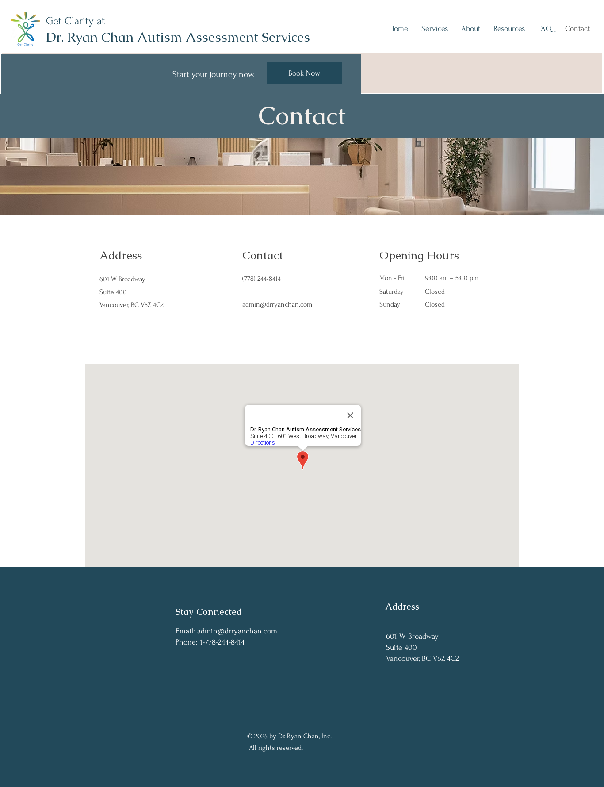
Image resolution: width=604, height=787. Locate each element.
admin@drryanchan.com (277, 304)
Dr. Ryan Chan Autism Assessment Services (178, 37)
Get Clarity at (75, 21)
